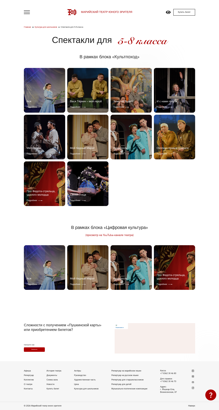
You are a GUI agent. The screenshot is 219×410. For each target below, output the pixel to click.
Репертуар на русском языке (125, 375)
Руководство (80, 375)
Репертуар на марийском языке (126, 371)
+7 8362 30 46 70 (168, 381)
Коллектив (29, 380)
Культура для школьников (46, 27)
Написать (34, 349)
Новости (50, 384)
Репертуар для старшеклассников (127, 380)
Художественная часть (85, 380)
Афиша (27, 371)
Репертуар (29, 375)
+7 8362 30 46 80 (168, 373)
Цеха (76, 384)
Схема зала (52, 380)
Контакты (28, 389)
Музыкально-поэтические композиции (129, 389)
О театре (28, 384)
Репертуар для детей (121, 384)
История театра (54, 371)
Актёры (77, 371)
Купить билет (184, 12)
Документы (52, 375)
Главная (27, 27)
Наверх (191, 406)
